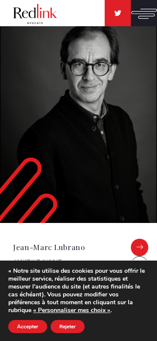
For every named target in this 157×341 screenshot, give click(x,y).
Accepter (27, 326)
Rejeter (67, 326)
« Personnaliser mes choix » (71, 310)
